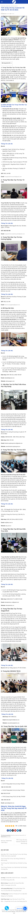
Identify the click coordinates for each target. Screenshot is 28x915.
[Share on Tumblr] (20, 830)
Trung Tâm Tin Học (13, 909)
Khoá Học (13, 835)
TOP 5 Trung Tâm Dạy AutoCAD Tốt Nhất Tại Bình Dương (21, 841)
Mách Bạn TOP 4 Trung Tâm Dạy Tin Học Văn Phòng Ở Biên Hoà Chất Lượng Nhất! (14, 855)
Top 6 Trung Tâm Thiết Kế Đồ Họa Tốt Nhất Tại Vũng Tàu (14, 863)
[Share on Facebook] (8, 830)
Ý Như (13, 13)
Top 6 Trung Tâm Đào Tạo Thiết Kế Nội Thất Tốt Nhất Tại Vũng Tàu (14, 868)
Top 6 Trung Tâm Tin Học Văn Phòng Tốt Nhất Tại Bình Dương (13, 859)
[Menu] (2, 2)
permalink (9, 836)
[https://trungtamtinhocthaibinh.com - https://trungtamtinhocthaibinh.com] (14, 2)
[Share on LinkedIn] (18, 830)
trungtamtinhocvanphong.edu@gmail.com (14, 233)
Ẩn (10, 63)
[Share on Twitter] (10, 830)
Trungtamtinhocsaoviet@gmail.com (12, 176)
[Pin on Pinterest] (15, 830)
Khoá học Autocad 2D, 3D (20, 835)
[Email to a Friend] (13, 830)
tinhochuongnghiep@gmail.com (12, 304)
